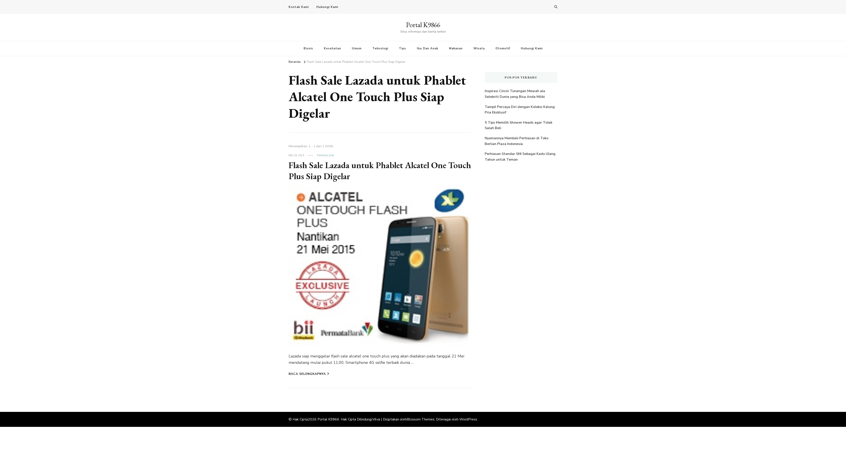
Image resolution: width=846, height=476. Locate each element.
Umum (357, 48)
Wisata (479, 48)
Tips (402, 48)
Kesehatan (332, 48)
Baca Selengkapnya (307, 374)
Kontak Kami (299, 7)
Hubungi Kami (327, 7)
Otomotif (502, 48)
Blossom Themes (420, 419)
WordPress (468, 419)
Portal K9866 (423, 24)
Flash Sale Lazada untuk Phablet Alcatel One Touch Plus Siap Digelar (380, 170)
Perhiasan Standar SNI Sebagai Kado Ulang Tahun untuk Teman (520, 156)
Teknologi (380, 48)
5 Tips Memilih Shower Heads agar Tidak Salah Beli (518, 125)
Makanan (456, 48)
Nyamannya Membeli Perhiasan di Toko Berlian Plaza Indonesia (516, 141)
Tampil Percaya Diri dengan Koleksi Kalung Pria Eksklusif (520, 109)
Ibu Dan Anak (427, 48)
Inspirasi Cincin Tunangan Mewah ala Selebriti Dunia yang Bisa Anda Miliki (515, 94)
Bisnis (308, 48)
